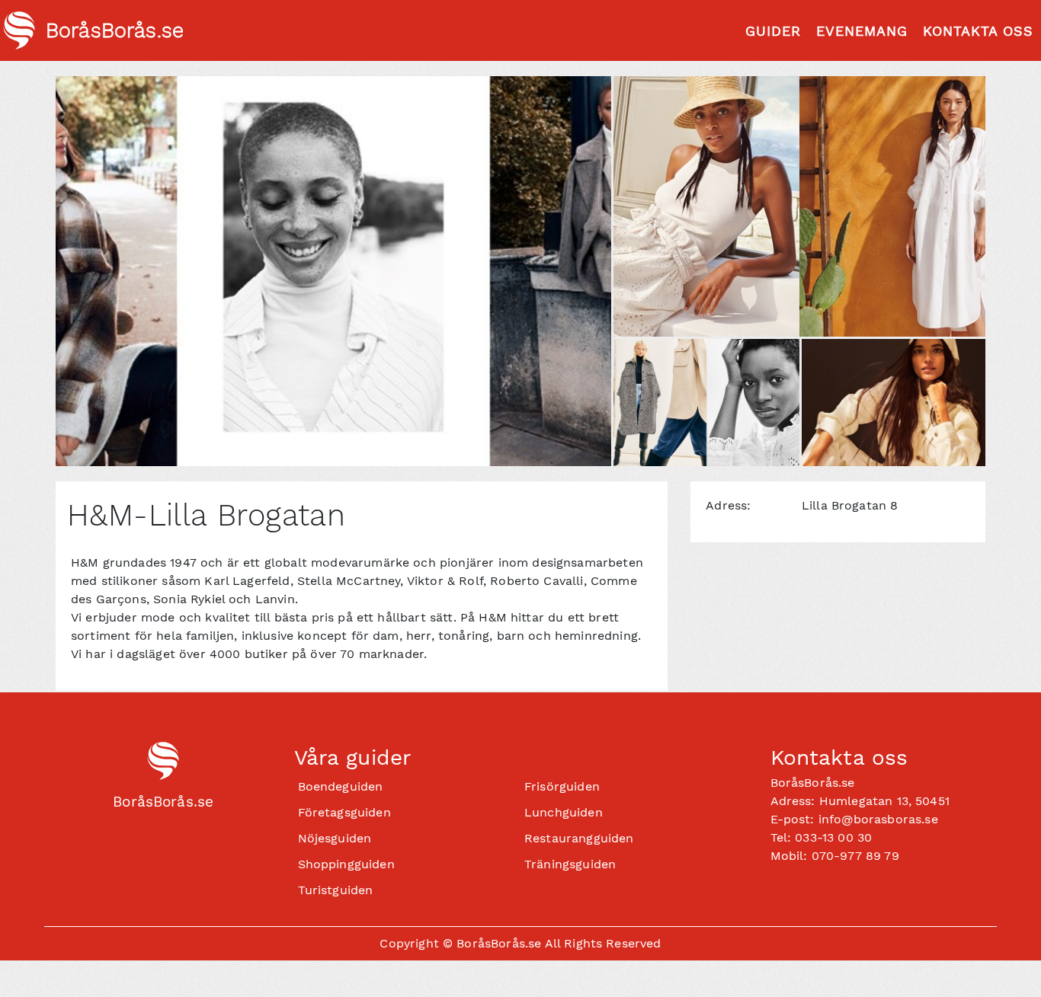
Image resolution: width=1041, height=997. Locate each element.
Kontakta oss (978, 31)
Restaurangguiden (579, 838)
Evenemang (862, 31)
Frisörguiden (562, 786)
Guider (773, 31)
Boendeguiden (340, 786)
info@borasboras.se (878, 819)
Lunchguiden (563, 812)
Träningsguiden (570, 864)
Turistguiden (335, 890)
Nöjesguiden (335, 838)
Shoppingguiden (346, 864)
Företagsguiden (344, 812)
